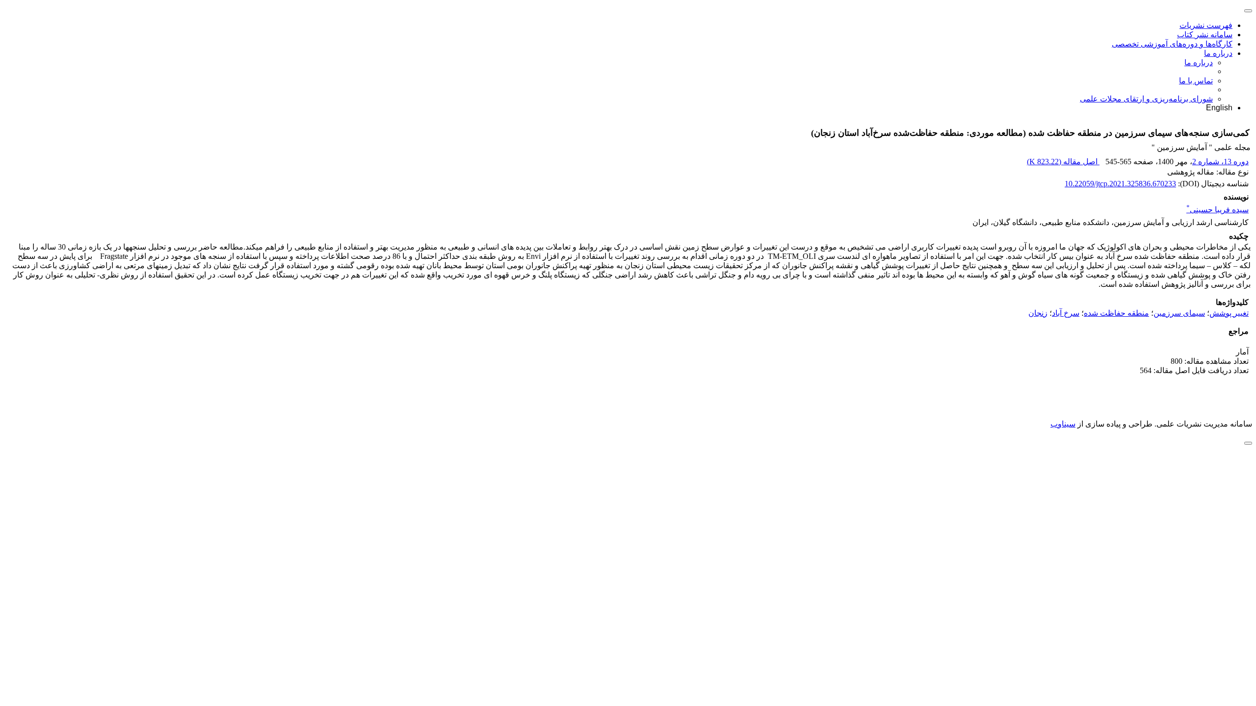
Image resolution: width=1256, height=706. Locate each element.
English (1219, 107)
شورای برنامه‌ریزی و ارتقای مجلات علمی (1146, 99)
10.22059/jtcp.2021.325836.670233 (1120, 183)
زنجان (1037, 313)
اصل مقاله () (1063, 161)
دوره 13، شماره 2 (1220, 161)
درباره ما (1218, 53)
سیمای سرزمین (1179, 313)
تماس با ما (1196, 80)
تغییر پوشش (1229, 313)
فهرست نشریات (1205, 25)
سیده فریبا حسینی (1217, 209)
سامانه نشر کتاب (1204, 34)
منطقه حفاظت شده (1116, 313)
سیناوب (1062, 424)
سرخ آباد (1065, 313)
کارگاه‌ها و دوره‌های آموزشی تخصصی (1172, 44)
